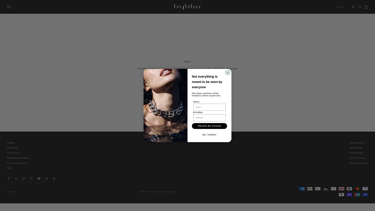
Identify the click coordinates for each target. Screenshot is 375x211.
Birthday (198, 112)
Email (196, 102)
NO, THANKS (210, 135)
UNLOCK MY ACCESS (209, 126)
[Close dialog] (228, 72)
